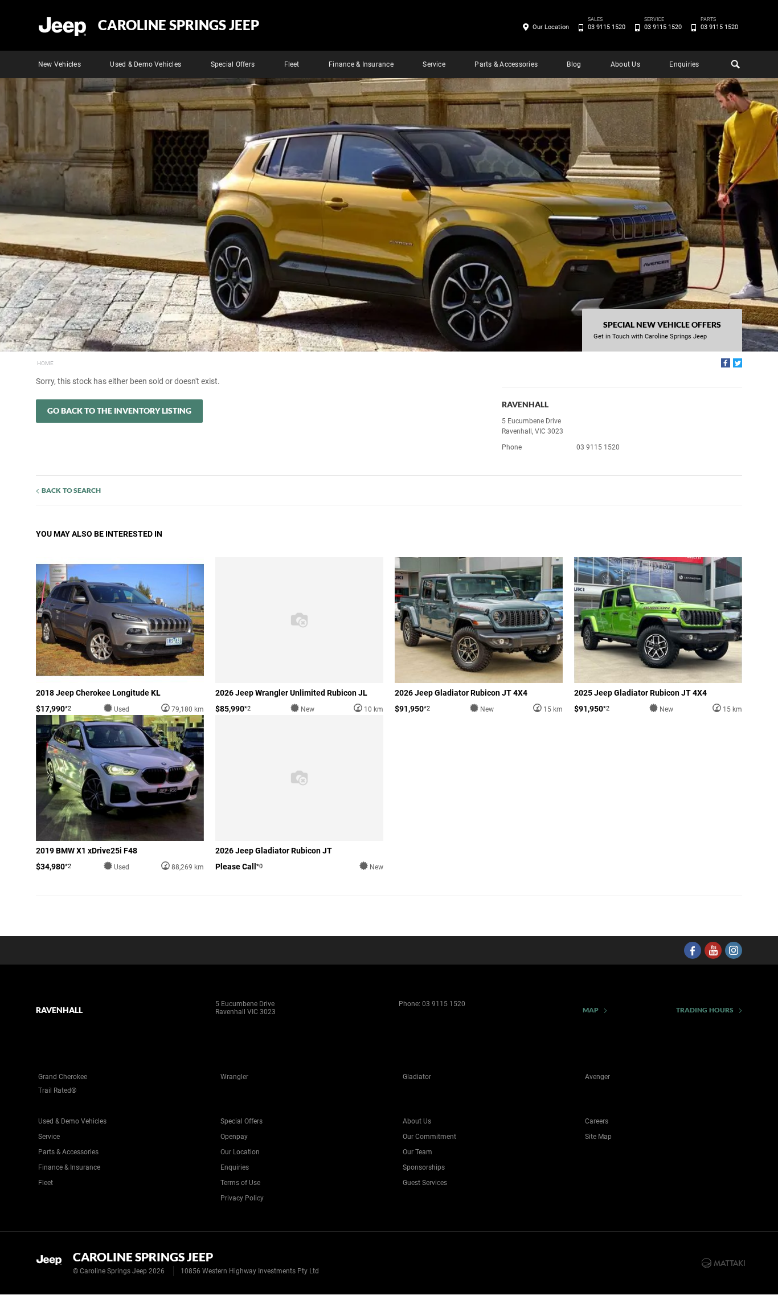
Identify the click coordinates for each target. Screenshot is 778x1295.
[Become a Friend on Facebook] (692, 950)
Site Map (598, 1137)
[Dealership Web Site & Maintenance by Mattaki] (723, 1263)
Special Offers (233, 64)
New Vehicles (59, 64)
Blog (574, 64)
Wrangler (234, 1077)
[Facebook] (725, 362)
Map (591, 1010)
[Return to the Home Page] (52, 1262)
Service (434, 64)
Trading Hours (705, 1010)
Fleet (292, 64)
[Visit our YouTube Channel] (713, 950)
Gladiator (417, 1077)
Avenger (597, 1077)
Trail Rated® (57, 1090)
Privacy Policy (242, 1198)
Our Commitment (429, 1137)
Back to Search (71, 490)
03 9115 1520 (606, 26)
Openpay (234, 1137)
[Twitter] (737, 362)
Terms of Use (240, 1183)
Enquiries (684, 64)
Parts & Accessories (506, 64)
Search (734, 64)
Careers (596, 1121)
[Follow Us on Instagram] (733, 950)
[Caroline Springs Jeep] (63, 26)
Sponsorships (424, 1167)
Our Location (551, 27)
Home (45, 363)
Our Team (417, 1152)
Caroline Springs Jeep (178, 25)
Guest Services (425, 1183)
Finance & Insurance (361, 64)
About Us (625, 64)
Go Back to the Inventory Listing (119, 410)
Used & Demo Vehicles (145, 64)
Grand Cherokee (62, 1077)
